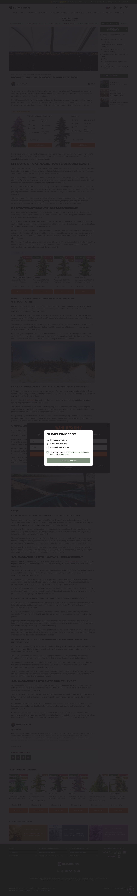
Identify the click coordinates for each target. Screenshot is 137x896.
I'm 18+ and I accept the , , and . (69, 453)
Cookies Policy (63, 454)
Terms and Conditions (76, 452)
